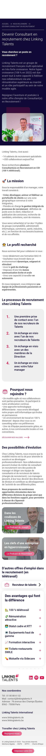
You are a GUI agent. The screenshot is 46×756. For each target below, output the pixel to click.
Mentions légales (8, 744)
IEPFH (27, 744)
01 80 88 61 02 (13, 695)
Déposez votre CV (23, 751)
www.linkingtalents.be (13, 720)
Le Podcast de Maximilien (19, 553)
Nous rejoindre (20, 24)
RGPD (19, 744)
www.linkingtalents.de (13, 717)
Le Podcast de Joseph (17, 527)
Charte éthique (37, 744)
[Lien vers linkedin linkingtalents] (31, 677)
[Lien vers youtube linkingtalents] (42, 677)
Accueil (5, 24)
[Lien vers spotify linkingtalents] (36, 678)
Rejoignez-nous (11, 733)
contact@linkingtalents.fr (20, 698)
